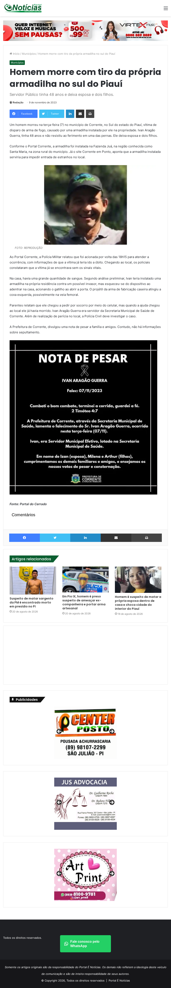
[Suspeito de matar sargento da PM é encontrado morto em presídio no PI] (33, 581)
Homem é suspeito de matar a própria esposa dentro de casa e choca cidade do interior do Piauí (138, 603)
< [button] (59, 732)
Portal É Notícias (119, 980)
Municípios (29, 53)
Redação (18, 102)
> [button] (111, 732)
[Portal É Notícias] (23, 8)
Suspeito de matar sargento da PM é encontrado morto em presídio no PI (31, 602)
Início (16, 53)
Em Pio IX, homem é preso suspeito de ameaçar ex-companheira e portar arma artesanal (84, 602)
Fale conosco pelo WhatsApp (84, 944)
